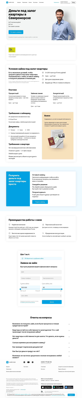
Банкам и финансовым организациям (13, 371)
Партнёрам (35, 2)
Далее (52, 302)
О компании (41, 2)
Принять (71, 395)
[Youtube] (28, 362)
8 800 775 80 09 (64, 2)
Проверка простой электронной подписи (66, 371)
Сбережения (24, 2)
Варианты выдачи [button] (9, 387)
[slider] (20, 289)
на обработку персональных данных (27, 302)
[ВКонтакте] (24, 362)
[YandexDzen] (32, 362)
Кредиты (19, 2)
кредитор (57, 380)
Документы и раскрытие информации (65, 366)
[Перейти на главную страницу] (10, 2)
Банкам (30, 2)
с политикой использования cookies (58, 395)
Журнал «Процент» (62, 369)
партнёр (52, 380)
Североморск (56, 2)
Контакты (43, 369)
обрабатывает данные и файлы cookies (22, 394)
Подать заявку (40, 202)
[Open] (61, 296)
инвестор (47, 380)
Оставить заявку (15, 32)
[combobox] (41, 272)
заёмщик (42, 380)
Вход (73, 2)
